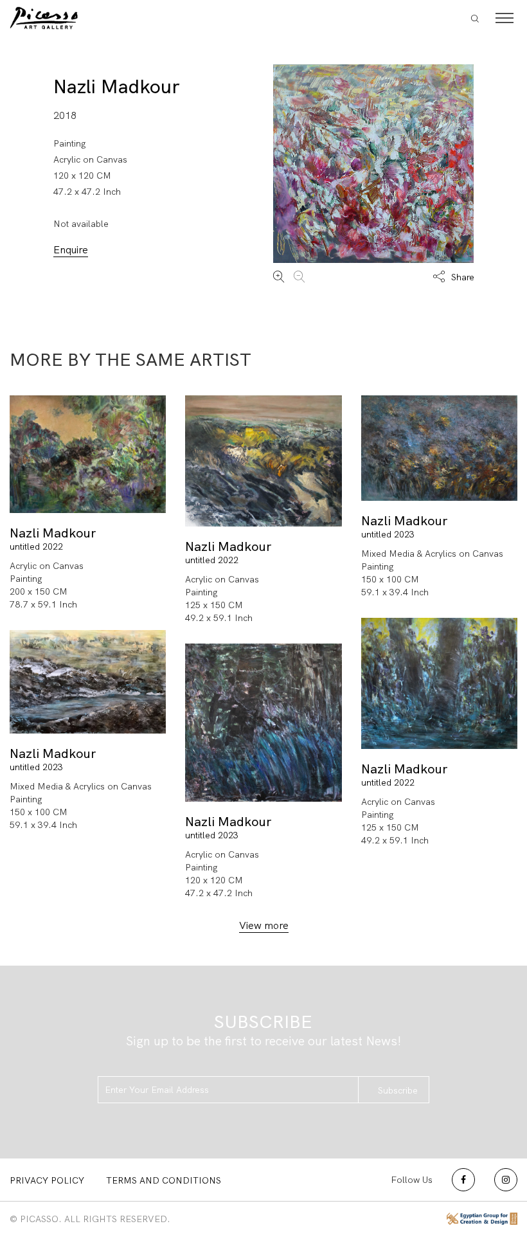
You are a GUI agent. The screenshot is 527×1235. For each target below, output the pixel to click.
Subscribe (398, 1090)
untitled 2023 (388, 534)
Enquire (70, 250)
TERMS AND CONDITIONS (163, 1180)
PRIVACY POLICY (47, 1180)
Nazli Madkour (116, 86)
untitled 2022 (36, 546)
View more (264, 925)
